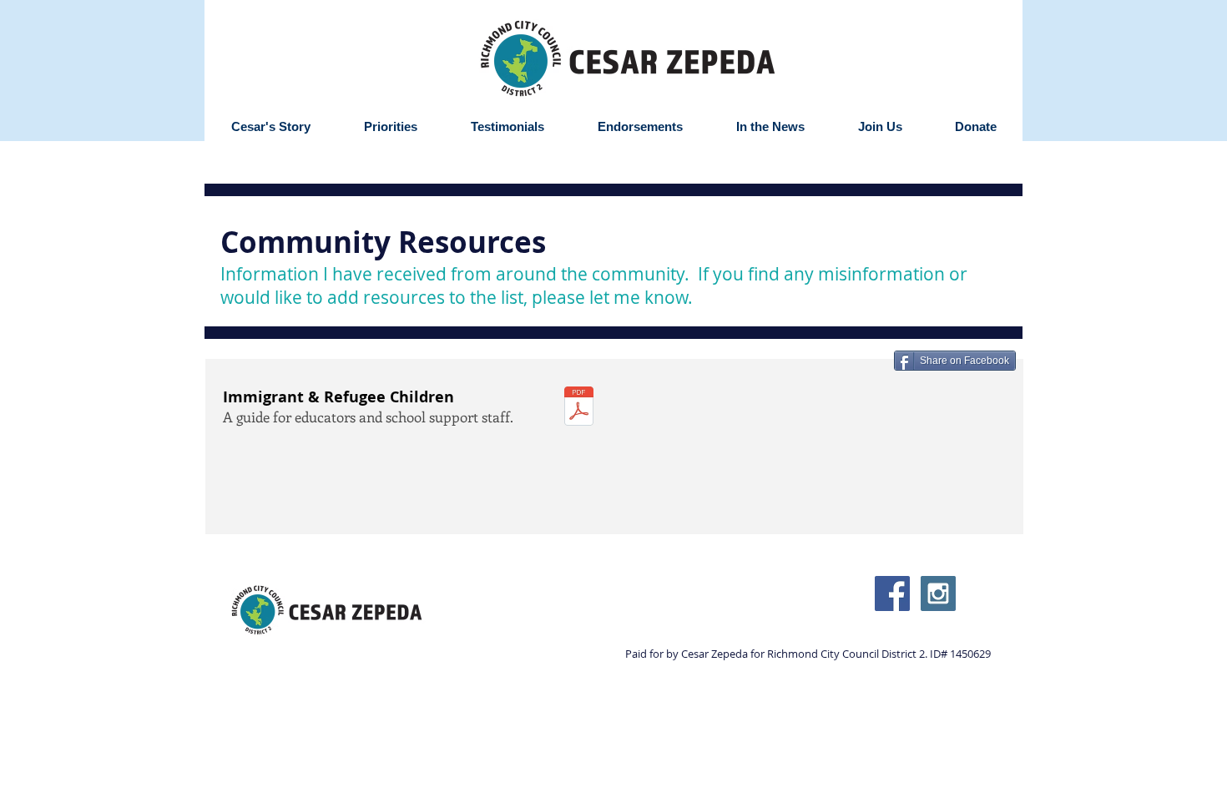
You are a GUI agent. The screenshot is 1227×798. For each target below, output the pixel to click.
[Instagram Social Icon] (938, 593)
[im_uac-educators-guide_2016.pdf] (579, 408)
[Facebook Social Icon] (892, 593)
